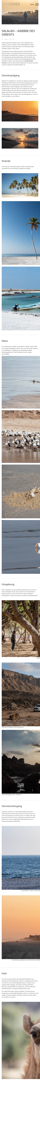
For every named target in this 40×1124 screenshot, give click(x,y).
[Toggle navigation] (34, 4)
